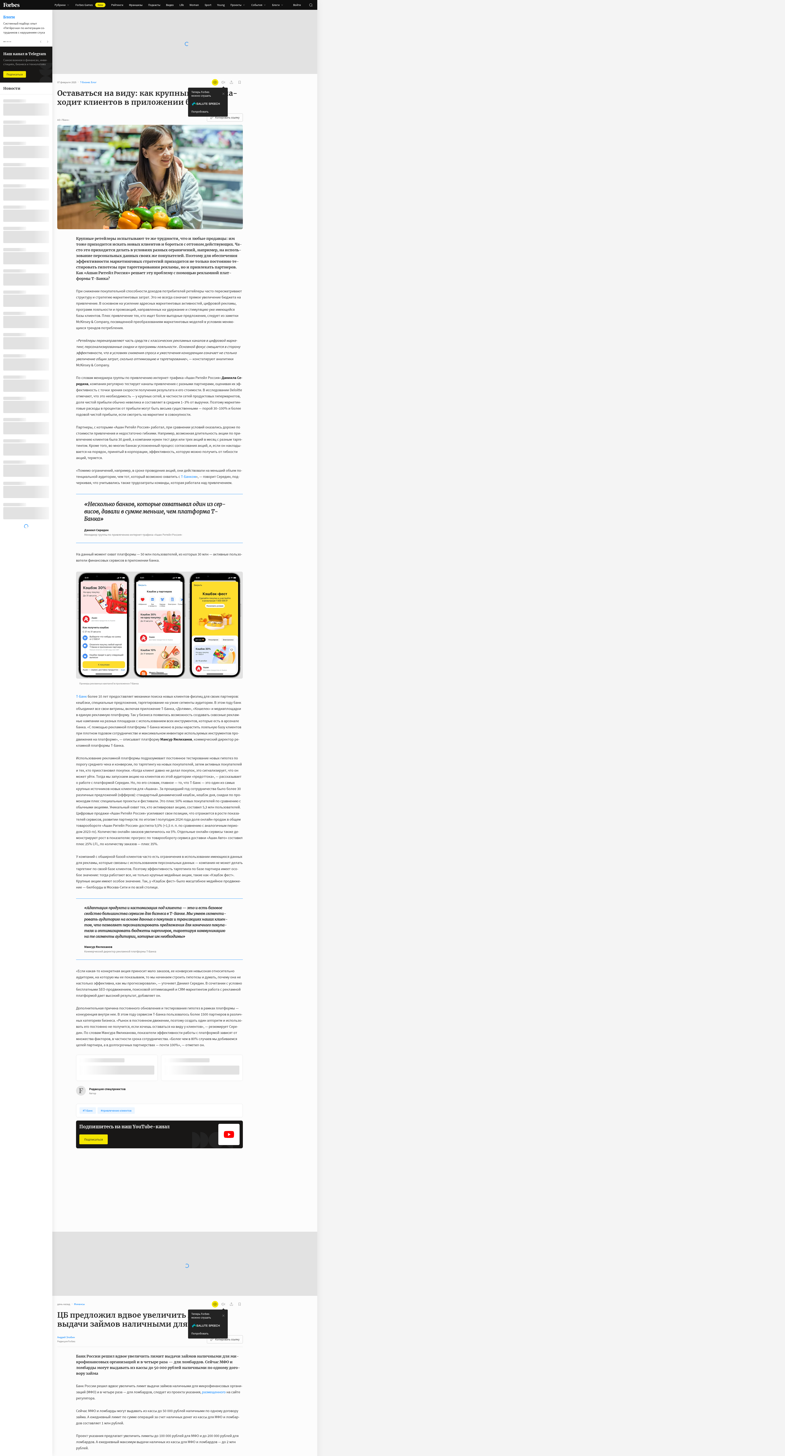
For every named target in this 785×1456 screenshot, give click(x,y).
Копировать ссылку (227, 117)
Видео (170, 5)
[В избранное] (130, 1060)
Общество (142, 1198)
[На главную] (11, 5)
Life (181, 5)
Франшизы (135, 5)
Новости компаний (204, 1198)
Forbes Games (89, 5)
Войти (297, 5)
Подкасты (154, 5)
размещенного (214, 1391)
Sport (208, 5)
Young (221, 5)
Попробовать (200, 111)
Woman (194, 5)
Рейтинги (117, 5)
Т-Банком (188, 476)
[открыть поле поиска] (310, 5)
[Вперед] (249, 1068)
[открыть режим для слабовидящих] (215, 82)
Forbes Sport (87, 1198)
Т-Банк (81, 696)
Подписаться (93, 1139)
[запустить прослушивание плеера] (223, 82)
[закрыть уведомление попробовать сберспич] (223, 94)
